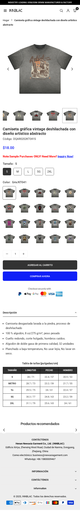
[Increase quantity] (23, 253)
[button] (72, 69)
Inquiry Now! (65, 156)
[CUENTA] (68, 10)
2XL (49, 171)
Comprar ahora (40, 276)
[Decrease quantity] (7, 253)
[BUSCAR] (61, 10)
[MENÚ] (5, 10)
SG (39, 171)
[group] (40, 69)
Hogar (6, 20)
